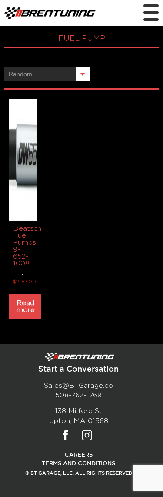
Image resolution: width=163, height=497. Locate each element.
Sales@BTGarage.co (78, 385)
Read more (26, 306)
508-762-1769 (78, 395)
